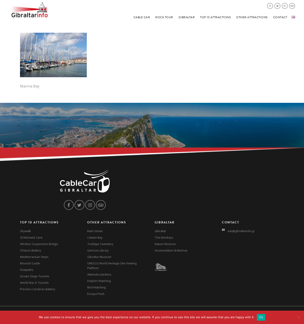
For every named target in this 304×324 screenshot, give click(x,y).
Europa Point (95, 294)
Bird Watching (96, 287)
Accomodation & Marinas (171, 250)
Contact (280, 17)
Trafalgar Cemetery (100, 244)
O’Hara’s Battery (30, 250)
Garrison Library (98, 250)
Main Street (95, 231)
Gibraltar (186, 17)
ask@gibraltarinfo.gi (240, 231)
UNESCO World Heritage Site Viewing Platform (112, 265)
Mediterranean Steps (34, 257)
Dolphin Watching (99, 281)
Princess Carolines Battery (37, 289)
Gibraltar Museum (99, 257)
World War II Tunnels (34, 283)
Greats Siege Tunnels (34, 276)
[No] (298, 317)
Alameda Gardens (99, 274)
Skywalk (25, 231)
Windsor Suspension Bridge (39, 244)
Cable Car (142, 17)
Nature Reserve (165, 244)
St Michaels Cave (31, 237)
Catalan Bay (95, 237)
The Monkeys (164, 237)
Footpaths (26, 270)
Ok (261, 317)
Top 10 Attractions (215, 17)
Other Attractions (252, 17)
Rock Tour (164, 17)
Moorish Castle (30, 263)
